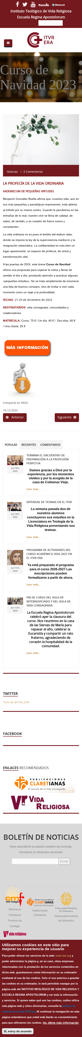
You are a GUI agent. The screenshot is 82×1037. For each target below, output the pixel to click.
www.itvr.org (63, 955)
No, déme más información (61, 1023)
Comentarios (50, 444)
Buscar (71, 23)
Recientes (28, 444)
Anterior (17, 417)
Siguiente (64, 417)
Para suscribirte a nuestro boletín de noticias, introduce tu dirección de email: (41, 849)
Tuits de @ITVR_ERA (16, 702)
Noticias (12, 171)
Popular (11, 444)
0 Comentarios (33, 171)
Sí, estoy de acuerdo (18, 1031)
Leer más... (33, 489)
